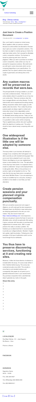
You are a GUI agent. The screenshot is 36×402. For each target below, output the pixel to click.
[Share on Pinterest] (5, 295)
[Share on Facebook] (5, 283)
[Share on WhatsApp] (5, 292)
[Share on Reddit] (5, 306)
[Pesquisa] (26, 13)
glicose (26, 38)
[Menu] (30, 13)
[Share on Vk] (5, 303)
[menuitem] (26, 13)
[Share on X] (5, 286)
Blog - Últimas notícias (11, 19)
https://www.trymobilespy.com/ (11, 216)
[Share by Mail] (5, 309)
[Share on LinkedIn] (5, 297)
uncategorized (18, 38)
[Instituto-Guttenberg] (15, 13)
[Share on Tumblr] (5, 300)
